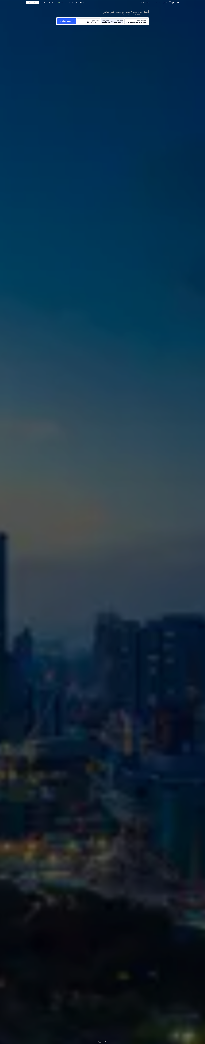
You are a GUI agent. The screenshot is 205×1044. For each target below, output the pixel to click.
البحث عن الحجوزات (45, 2)
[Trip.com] (174, 2)
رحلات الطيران (157, 2)
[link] (81, 2)
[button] (61, 2)
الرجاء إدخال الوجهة (141, 20)
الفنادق (165, 2)
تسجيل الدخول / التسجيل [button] (32, 2)
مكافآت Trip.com (145, 2)
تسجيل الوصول (119, 20)
